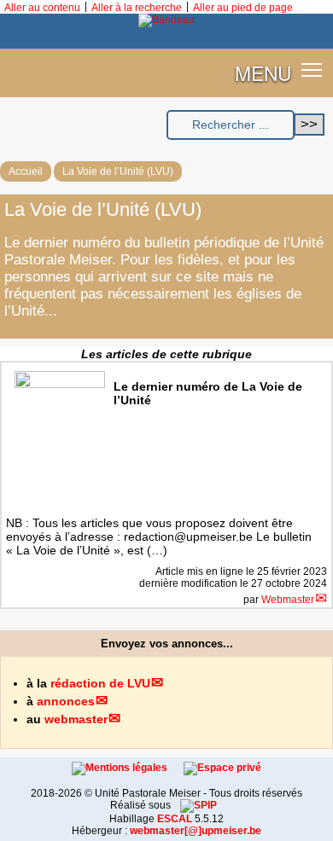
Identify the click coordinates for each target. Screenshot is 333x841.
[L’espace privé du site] (222, 768)
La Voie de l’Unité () (117, 171)
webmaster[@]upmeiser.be (195, 831)
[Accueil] (166, 20)
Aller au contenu (42, 8)
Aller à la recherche (136, 8)
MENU (263, 72)
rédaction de (100, 683)
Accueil (26, 171)
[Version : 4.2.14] (198, 805)
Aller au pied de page (243, 8)
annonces (66, 701)
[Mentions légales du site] (121, 768)
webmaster (76, 719)
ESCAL (174, 819)
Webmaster (287, 600)
